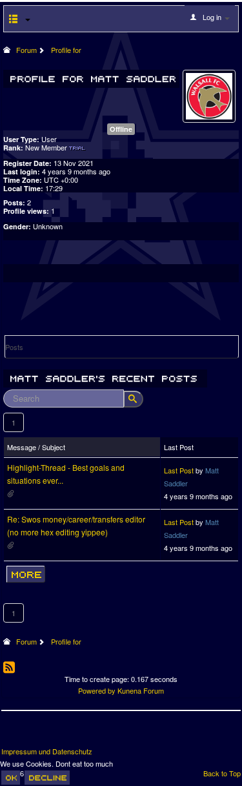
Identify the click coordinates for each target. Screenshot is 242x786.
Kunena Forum (140, 690)
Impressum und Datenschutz (46, 751)
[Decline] (47, 777)
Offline (121, 129)
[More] (25, 574)
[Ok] (10, 777)
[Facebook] (12, 733)
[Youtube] (60, 733)
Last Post (179, 470)
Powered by (97, 690)
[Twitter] (36, 733)
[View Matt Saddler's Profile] (209, 95)
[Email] (84, 733)
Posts (14, 347)
